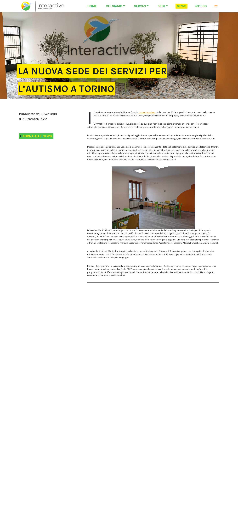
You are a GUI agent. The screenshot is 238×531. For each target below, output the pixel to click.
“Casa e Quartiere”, (147, 112)
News (181, 6)
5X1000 (201, 6)
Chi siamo (114, 6)
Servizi (140, 6)
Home (92, 6)
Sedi (161, 6)
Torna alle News (37, 136)
